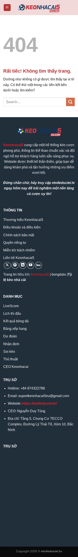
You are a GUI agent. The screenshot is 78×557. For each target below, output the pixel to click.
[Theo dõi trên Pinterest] (15, 265)
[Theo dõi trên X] (7, 265)
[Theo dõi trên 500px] (38, 265)
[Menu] (7, 7)
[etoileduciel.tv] (39, 8)
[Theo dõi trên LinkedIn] (22, 265)
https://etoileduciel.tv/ (39, 403)
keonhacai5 (40, 274)
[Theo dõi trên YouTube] (30, 265)
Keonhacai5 (13, 145)
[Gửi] (70, 102)
